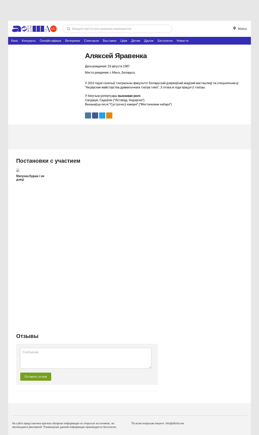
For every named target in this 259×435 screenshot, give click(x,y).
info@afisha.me (175, 423)
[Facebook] (95, 115)
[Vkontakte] (88, 115)
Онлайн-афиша (50, 40)
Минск (242, 28)
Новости (182, 40)
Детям (135, 40)
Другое (149, 40)
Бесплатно (165, 40)
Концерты (29, 40)
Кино (14, 40)
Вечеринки (72, 40)
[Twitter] (102, 115)
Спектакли (91, 40)
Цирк (123, 40)
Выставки (109, 40)
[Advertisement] (129, 10)
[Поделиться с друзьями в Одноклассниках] (109, 115)
